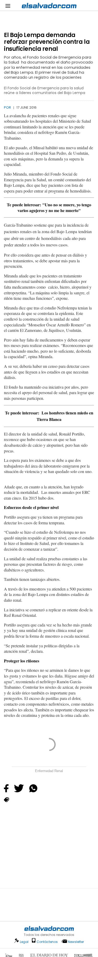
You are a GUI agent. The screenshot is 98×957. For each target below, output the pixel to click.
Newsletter (76, 942)
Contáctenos (47, 942)
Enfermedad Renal (49, 771)
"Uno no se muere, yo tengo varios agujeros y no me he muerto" (54, 207)
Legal (24, 942)
